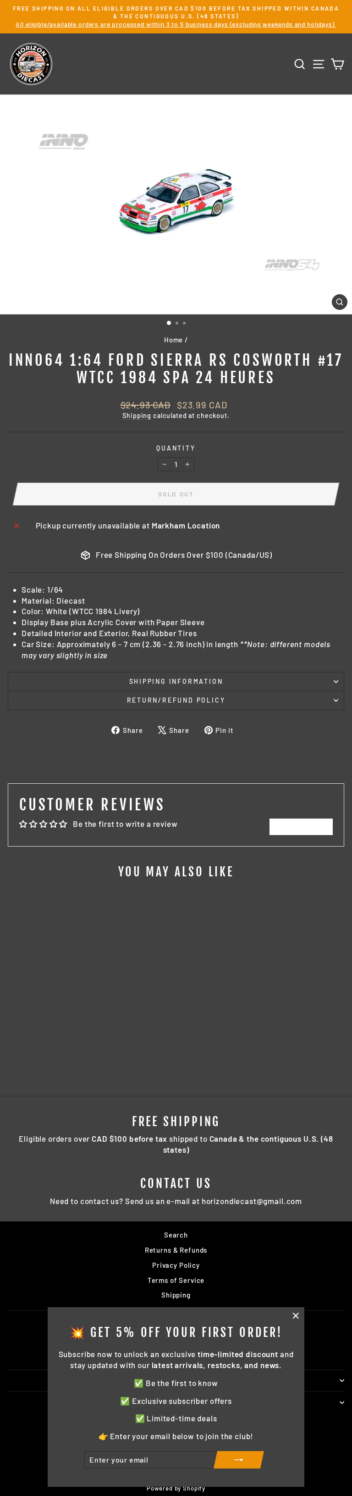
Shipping (136, 415)
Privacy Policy (176, 1265)
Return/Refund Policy (176, 700)
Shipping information (176, 681)
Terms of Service (176, 1280)
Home (173, 340)
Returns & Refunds (176, 1250)
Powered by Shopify (176, 1488)
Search (176, 1235)
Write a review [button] (301, 826)
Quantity (175, 448)
